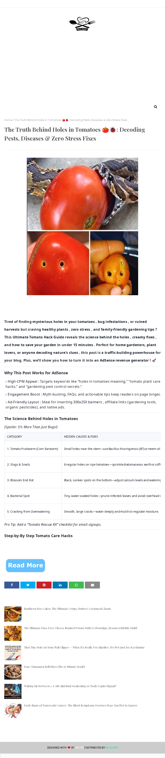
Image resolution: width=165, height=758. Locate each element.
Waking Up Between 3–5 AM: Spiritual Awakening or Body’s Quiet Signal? (70, 686)
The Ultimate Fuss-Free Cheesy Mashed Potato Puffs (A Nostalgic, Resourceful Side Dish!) (80, 628)
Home (8, 120)
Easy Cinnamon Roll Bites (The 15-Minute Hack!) (54, 666)
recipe (79, 747)
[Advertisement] (82, 71)
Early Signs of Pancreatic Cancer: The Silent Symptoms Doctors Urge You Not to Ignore (81, 705)
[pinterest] (159, 4)
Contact (11, 4)
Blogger (112, 747)
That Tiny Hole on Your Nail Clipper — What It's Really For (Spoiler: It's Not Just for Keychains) (84, 647)
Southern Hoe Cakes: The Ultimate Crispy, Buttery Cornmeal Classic (67, 608)
